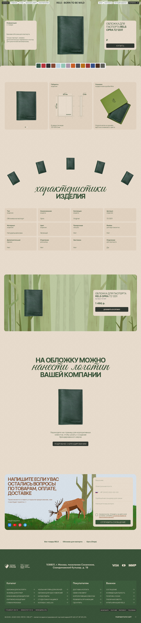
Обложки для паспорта (72, 542)
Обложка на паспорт (15, 218)
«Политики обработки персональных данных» (112, 516)
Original (76, 218)
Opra (42, 218)
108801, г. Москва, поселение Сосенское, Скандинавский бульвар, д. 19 (70, 566)
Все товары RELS (51, 542)
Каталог (11, 583)
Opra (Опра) (91, 542)
